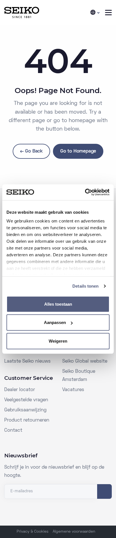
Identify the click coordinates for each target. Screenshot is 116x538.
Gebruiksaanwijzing (25, 410)
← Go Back (31, 151)
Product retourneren (26, 420)
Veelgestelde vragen (26, 400)
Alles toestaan (58, 303)
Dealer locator (19, 390)
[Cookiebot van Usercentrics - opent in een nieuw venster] (85, 192)
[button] (94, 12)
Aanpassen (55, 322)
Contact (13, 430)
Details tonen (85, 286)
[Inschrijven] (104, 491)
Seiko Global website (84, 361)
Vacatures (73, 390)
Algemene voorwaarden (74, 531)
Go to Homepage (78, 151)
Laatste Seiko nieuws (27, 361)
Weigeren (58, 340)
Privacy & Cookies (32, 531)
